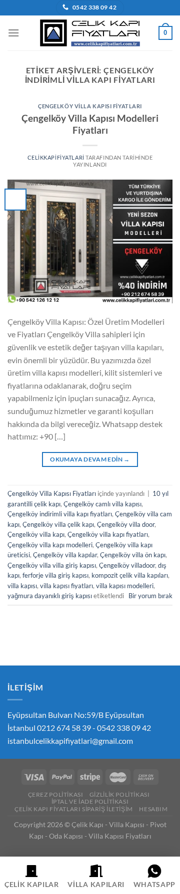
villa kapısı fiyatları (66, 586)
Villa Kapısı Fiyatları (120, 836)
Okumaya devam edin (90, 459)
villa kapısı (22, 586)
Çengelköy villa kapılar (65, 555)
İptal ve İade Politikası (90, 801)
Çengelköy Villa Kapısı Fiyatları (90, 106)
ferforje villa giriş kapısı (55, 575)
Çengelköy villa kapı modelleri (50, 545)
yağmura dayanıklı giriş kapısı (50, 596)
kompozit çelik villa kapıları (130, 575)
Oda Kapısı (66, 836)
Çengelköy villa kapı (36, 534)
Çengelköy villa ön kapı (133, 555)
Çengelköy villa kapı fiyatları (108, 534)
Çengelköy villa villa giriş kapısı (52, 565)
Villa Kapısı (126, 824)
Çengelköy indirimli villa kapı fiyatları (60, 514)
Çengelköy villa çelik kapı (58, 524)
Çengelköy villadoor (127, 565)
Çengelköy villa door (125, 524)
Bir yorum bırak (150, 596)
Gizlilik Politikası (120, 794)
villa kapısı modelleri (125, 586)
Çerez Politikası (56, 794)
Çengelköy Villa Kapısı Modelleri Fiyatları (90, 124)
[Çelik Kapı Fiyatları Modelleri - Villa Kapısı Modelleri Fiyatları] (90, 32)
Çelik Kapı (88, 824)
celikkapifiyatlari (56, 157)
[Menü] (14, 32)
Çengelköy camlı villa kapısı (103, 504)
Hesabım (153, 809)
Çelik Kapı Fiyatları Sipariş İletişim (73, 809)
